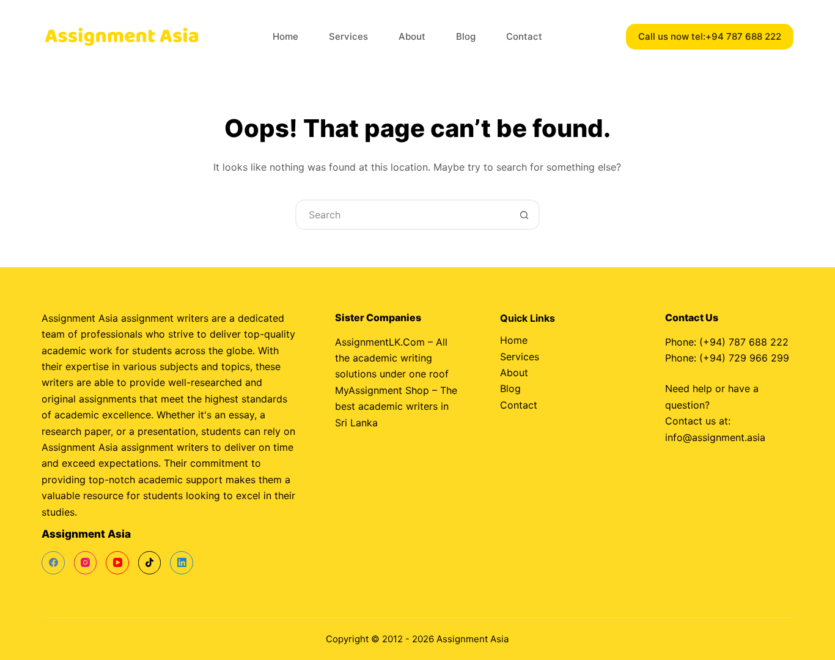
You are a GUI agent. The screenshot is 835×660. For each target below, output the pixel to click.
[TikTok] (149, 562)
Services (348, 36)
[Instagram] (85, 562)
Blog (466, 36)
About (412, 36)
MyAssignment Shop (382, 390)
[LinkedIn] (181, 562)
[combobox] (403, 214)
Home (285, 36)
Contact (524, 36)
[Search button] (524, 215)
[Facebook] (53, 562)
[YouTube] (117, 562)
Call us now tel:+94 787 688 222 (709, 36)
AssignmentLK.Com (380, 342)
